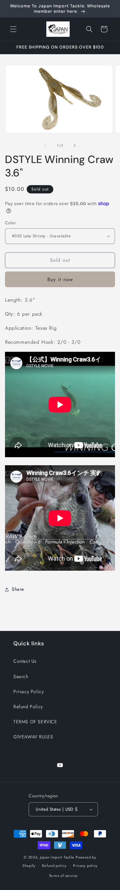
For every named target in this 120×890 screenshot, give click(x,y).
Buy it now (60, 279)
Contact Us (25, 661)
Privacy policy (85, 865)
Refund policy (54, 865)
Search (20, 676)
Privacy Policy (28, 691)
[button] (13, 29)
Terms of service (63, 875)
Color (10, 223)
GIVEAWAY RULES (33, 736)
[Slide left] (45, 145)
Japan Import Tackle (57, 857)
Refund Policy (28, 706)
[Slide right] (74, 145)
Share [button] (18, 589)
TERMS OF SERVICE (35, 721)
